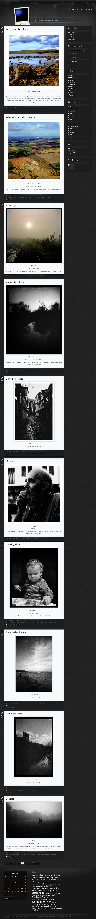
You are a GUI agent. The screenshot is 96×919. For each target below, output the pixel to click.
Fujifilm (26, 108)
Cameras (72, 110)
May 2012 (70, 94)
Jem (56, 108)
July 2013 (70, 77)
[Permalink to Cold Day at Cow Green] (17, 29)
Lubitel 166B (28, 453)
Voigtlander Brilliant (44, 909)
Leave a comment (20, 107)
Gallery (71, 119)
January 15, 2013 (11, 538)
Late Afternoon (71, 39)
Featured (72, 115)
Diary (71, 113)
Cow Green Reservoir (11, 370)
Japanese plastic (49, 703)
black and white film (11, 622)
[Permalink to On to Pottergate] (14, 379)
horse (29, 854)
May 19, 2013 (10, 107)
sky (18, 705)
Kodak (28, 275)
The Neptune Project (9, 0)
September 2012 (72, 88)
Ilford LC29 (32, 622)
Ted (14, 624)
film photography (50, 884)
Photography (73, 128)
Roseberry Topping (27, 197)
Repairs (72, 132)
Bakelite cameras (74, 108)
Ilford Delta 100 (49, 889)
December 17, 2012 (11, 852)
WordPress (68, 916)
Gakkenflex (42, 886)
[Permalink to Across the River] (14, 713)
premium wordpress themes (51, 916)
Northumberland (39, 108)
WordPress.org (71, 154)
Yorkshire (43, 197)
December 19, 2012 (11, 701)
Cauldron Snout (10, 108)
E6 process (9, 197)
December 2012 (72, 84)
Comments (72, 152)
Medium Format (32, 108)
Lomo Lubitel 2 (10, 455)
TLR (44, 108)
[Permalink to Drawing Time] (13, 544)
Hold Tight (70, 36)
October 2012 (71, 86)
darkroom (47, 882)
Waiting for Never (72, 32)
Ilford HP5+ (14, 453)
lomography (22, 453)
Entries (71, 150)
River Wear (30, 790)
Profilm (44, 904)
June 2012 (70, 92)
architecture (9, 788)
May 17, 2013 (10, 275)
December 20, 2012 (11, 620)
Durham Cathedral (34, 788)
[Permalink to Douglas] (10, 798)
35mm (34, 538)
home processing (20, 622)
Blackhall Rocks (36, 880)
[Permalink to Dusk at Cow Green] (15, 282)
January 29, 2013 (11, 451)
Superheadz (22, 705)
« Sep (6, 898)
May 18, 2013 (10, 195)
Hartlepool (26, 703)
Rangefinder (9, 624)
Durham (27, 788)
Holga (18, 370)
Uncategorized (10, 110)
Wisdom (72, 138)
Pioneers (72, 130)
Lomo (18, 453)
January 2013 (71, 82)
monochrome (37, 370)
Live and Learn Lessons (76, 123)
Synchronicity (71, 38)
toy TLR (36, 909)
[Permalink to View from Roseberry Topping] (21, 117)
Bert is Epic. (71, 34)
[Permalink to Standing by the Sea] (16, 632)
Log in (69, 148)
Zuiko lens (17, 624)
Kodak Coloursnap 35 (51, 893)
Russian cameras (45, 453)
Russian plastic (44, 370)
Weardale (32, 275)
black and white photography (19, 788)
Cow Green (22, 108)
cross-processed (39, 882)
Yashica (52, 909)
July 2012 (70, 90)
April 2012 (70, 96)
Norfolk (42, 622)
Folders (71, 117)
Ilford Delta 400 (23, 370)
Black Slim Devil (19, 703)
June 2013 (70, 79)
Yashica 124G (49, 108)
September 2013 (72, 75)
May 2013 (70, 81)
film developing (38, 884)
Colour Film (17, 108)
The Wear (74, 61)
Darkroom (72, 111)
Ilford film (9, 453)
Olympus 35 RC (52, 622)
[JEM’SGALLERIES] (85, 9)
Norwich (39, 453)
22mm (33, 875)
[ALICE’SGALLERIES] (71, 9)
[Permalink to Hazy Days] (11, 205)
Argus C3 (38, 875)
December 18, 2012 (11, 787)
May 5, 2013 (10, 368)
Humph (38, 703)
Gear (71, 121)
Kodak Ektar (38, 895)
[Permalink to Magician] (10, 461)
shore (16, 705)
